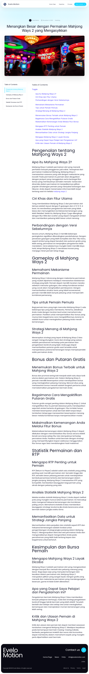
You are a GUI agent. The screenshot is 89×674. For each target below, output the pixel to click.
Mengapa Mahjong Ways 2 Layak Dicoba (52, 137)
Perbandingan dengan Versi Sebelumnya (52, 100)
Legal (83, 668)
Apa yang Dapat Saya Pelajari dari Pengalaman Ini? (56, 140)
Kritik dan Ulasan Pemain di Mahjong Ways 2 (53, 143)
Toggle (35, 89)
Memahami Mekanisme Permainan (49, 105)
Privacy (73, 668)
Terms (79, 668)
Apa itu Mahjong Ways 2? (45, 94)
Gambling (57, 20)
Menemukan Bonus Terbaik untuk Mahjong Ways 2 (56, 115)
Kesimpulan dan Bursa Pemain (14, 106)
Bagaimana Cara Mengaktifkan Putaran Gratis (54, 119)
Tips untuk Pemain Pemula (46, 108)
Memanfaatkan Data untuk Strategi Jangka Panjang (56, 132)
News (57, 657)
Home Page (47, 657)
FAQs (64, 657)
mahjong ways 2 (60, 191)
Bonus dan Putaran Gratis (13, 98)
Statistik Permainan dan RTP (14, 102)
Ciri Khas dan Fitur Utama (45, 97)
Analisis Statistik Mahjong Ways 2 (49, 129)
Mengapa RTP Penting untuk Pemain (50, 126)
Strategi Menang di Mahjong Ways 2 (50, 111)
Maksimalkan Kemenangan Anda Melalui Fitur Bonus (57, 122)
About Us (66, 668)
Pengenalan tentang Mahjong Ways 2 (14, 90)
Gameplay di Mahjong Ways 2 (14, 95)
